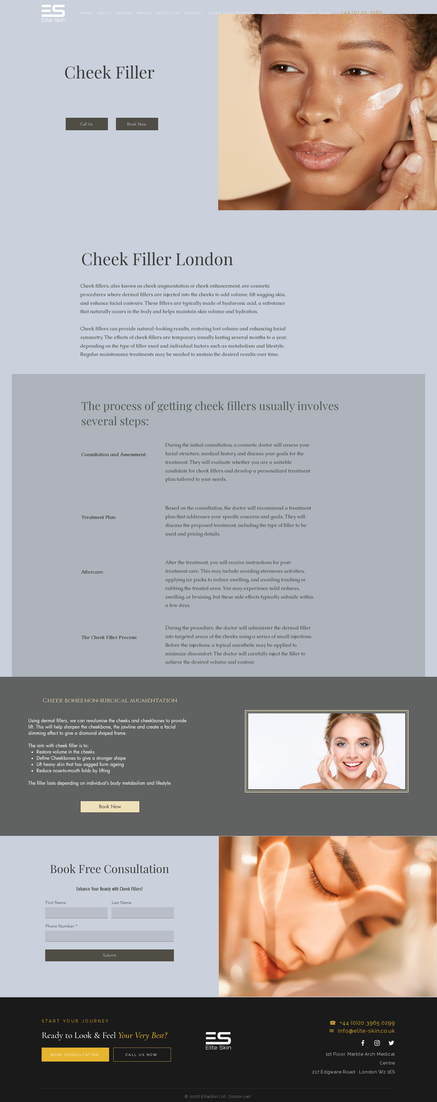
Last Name (122, 902)
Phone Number (59, 926)
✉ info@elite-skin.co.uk (362, 1031)
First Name (55, 902)
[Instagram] (377, 1043)
